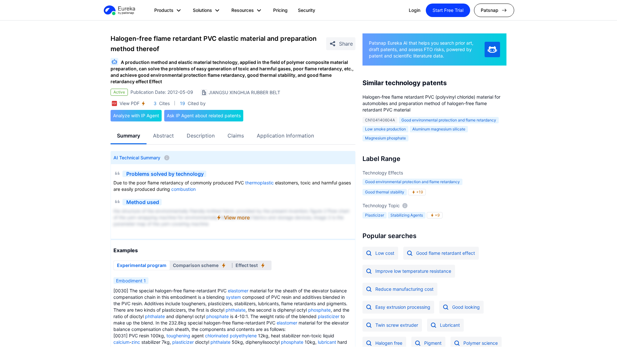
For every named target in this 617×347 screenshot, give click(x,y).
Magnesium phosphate (385, 138)
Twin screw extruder (396, 325)
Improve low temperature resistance (413, 271)
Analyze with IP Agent (136, 115)
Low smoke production (385, 129)
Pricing (280, 10)
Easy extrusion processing (402, 307)
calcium (121, 342)
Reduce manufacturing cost (404, 289)
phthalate (236, 310)
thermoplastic (259, 182)
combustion (183, 189)
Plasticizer (374, 215)
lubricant (327, 342)
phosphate (319, 310)
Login (414, 10)
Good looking (466, 307)
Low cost (384, 253)
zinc (135, 342)
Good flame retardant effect (445, 253)
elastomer (238, 290)
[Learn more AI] (492, 49)
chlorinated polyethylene (231, 335)
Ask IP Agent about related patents (204, 115)
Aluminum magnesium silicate (438, 129)
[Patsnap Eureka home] (119, 10)
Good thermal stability (384, 192)
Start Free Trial (448, 10)
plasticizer (328, 316)
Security (306, 10)
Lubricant (450, 325)
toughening (178, 335)
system (233, 297)
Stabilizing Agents (406, 215)
